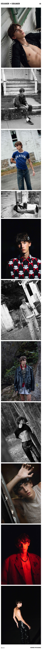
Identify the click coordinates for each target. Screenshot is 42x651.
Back (2, 648)
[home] (10, 3)
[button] (40, 4)
